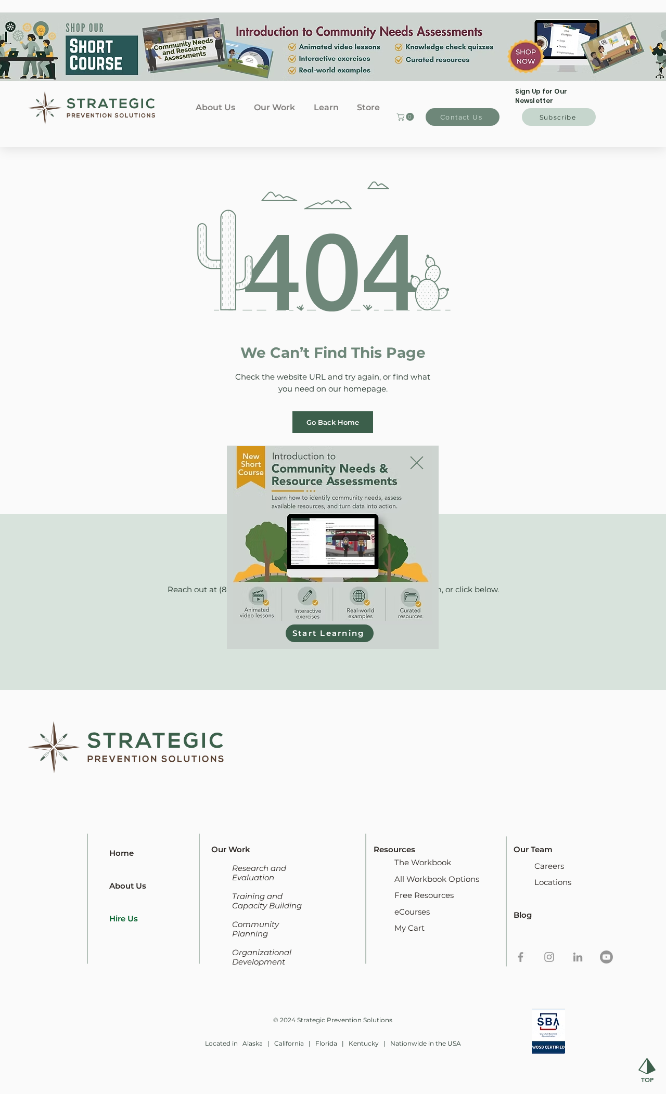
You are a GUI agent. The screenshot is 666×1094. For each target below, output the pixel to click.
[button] (417, 463)
